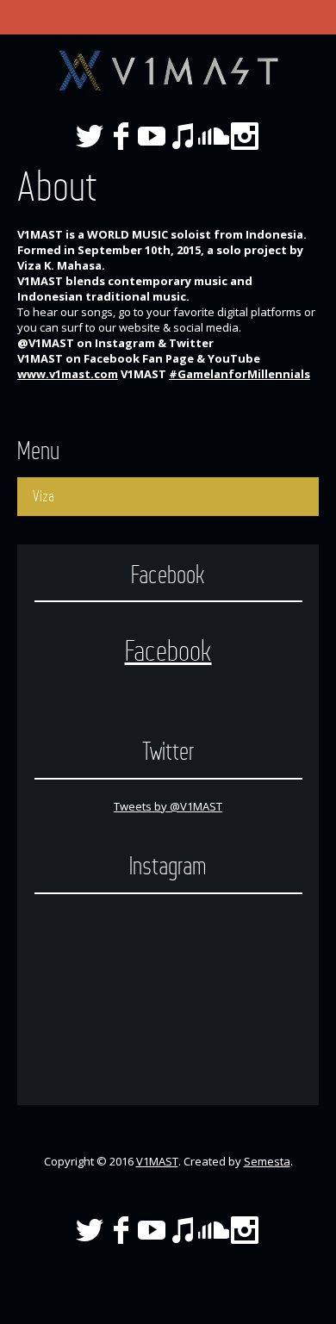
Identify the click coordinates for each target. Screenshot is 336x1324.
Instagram (244, 136)
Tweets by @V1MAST (168, 806)
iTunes (182, 136)
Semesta (267, 1161)
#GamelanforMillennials (239, 374)
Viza (43, 496)
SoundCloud (213, 136)
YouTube (151, 136)
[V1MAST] (168, 70)
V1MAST (157, 1161)
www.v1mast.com (67, 374)
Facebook (120, 136)
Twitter (89, 136)
